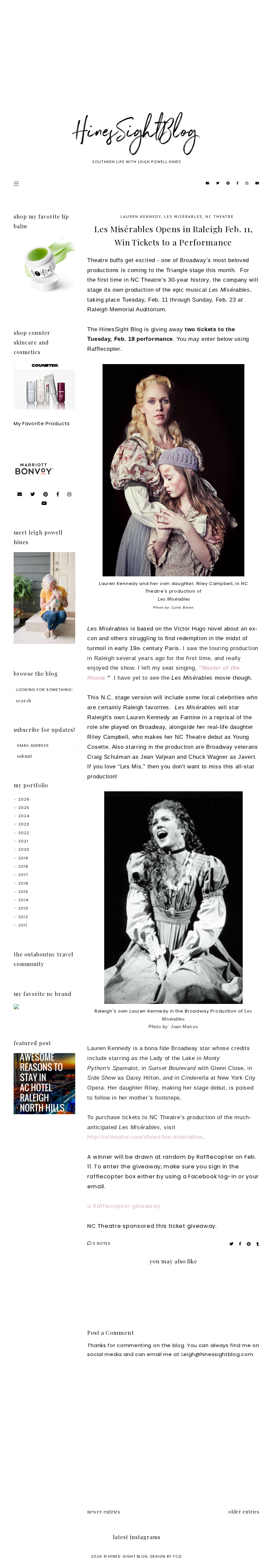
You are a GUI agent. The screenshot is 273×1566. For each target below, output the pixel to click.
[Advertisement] (136, 63)
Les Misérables (183, 216)
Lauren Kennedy (141, 216)
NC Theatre (219, 216)
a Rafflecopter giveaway (123, 1206)
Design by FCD (165, 1556)
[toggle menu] (16, 183)
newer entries (103, 1512)
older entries (243, 1512)
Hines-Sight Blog (128, 1556)
